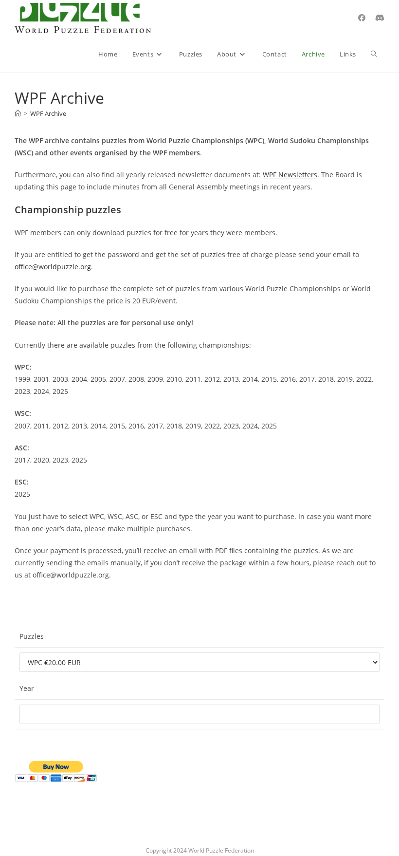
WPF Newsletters (290, 174)
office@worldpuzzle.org (53, 266)
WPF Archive (48, 113)
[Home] (18, 113)
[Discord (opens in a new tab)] (379, 17)
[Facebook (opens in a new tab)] (361, 17)
